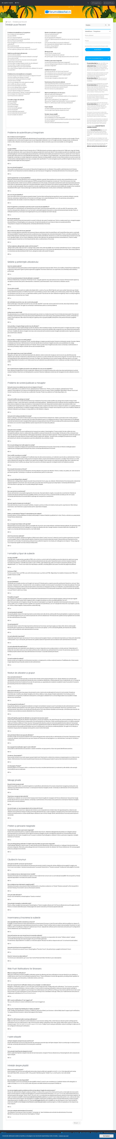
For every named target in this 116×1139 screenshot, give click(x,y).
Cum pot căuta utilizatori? (52, 76)
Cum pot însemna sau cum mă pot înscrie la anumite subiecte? (61, 85)
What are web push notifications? (54, 94)
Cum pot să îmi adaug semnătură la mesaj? (19, 79)
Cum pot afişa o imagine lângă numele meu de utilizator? (23, 63)
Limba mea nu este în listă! (15, 61)
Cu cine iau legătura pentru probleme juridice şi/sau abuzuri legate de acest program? (62, 120)
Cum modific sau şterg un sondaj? (17, 84)
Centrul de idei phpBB (22, 1083)
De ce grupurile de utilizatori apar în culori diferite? (58, 44)
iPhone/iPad (26, 993)
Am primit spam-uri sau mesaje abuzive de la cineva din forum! (61, 56)
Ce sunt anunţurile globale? (15, 108)
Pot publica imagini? (13, 106)
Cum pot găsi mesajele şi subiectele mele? (56, 78)
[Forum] (58, 12)
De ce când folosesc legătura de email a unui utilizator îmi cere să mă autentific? (25, 69)
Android (33, 993)
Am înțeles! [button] (106, 1136)
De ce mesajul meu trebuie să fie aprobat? (19, 94)
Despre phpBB (53, 1073)
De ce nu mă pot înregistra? (15, 37)
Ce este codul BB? (12, 101)
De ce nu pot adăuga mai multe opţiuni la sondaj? (21, 82)
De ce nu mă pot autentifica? (15, 41)
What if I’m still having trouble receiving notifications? (59, 102)
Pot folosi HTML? (12, 103)
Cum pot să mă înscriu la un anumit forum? (56, 87)
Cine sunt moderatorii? (51, 36)
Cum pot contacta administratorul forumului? (57, 122)
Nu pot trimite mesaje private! (53, 53)
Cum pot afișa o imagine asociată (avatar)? (19, 65)
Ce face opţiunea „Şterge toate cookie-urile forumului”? (22, 49)
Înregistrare (97, 31)
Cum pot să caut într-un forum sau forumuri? (57, 71)
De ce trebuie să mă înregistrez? (16, 34)
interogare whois (58, 1093)
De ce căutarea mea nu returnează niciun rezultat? (58, 73)
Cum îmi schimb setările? (14, 55)
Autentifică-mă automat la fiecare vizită (97, 46)
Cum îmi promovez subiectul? (15, 95)
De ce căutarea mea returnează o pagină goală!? (58, 74)
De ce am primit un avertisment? (16, 89)
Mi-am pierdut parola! (13, 46)
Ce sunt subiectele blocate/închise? (17, 113)
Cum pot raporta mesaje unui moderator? (19, 90)
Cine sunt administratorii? (51, 34)
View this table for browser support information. (29, 1024)
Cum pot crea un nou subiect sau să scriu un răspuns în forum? (24, 75)
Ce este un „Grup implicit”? (52, 46)
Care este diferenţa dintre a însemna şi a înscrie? (58, 83)
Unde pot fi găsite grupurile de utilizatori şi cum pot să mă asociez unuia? (62, 40)
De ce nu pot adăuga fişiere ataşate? (17, 87)
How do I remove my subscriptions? (54, 88)
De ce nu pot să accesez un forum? (17, 85)
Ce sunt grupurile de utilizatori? (53, 37)
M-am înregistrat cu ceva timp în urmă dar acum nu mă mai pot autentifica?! (24, 43)
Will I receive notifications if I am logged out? (56, 99)
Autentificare (88, 31)
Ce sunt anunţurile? (13, 109)
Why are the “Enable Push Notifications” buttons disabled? (60, 101)
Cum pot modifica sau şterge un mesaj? (18, 77)
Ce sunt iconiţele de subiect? (15, 114)
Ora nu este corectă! (13, 58)
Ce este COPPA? (12, 36)
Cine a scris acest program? (52, 116)
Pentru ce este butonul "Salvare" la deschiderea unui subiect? (24, 92)
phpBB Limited (57, 1071)
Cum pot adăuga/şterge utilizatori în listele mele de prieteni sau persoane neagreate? (62, 64)
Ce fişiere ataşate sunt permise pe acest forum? (58, 108)
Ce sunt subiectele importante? (16, 111)
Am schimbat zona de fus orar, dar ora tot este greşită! (22, 60)
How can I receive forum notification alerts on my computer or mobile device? (61, 96)
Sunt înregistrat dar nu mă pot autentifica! (19, 39)
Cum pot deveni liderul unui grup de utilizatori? (57, 42)
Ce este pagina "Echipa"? (51, 47)
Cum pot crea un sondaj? (14, 80)
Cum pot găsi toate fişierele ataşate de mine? (57, 110)
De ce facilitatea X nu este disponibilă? (55, 117)
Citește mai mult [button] (63, 1136)
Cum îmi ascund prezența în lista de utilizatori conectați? (23, 56)
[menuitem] (17, 2)
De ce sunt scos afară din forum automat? (19, 47)
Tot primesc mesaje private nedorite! (54, 55)
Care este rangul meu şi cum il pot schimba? (19, 66)
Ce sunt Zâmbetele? (13, 104)
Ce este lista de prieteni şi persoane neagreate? (57, 62)
